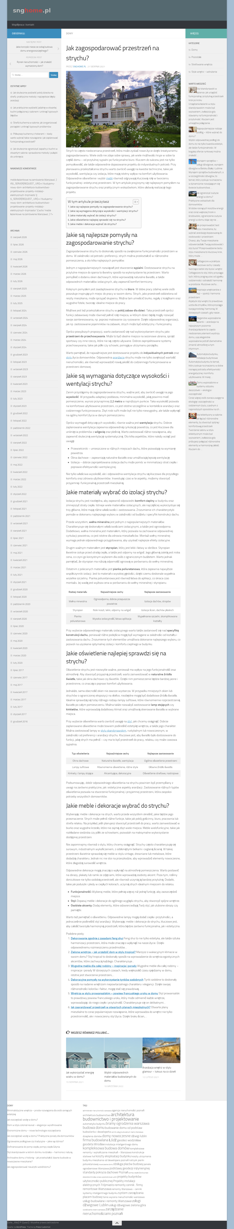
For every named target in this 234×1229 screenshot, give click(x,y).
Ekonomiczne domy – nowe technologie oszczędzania (34, 1130)
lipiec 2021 (18, 538)
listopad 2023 (20, 362)
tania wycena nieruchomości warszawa (124, 1197)
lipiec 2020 (18, 626)
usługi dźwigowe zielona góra (127, 1205)
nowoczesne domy (106, 1164)
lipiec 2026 (18, 244)
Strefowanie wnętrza (201, 64)
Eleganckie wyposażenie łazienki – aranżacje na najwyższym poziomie (205, 322)
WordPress (21, 1227)
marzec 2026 (19, 273)
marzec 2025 (19, 295)
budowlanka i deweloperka (97, 1131)
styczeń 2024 (19, 347)
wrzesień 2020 (20, 611)
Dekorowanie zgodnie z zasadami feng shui (97, 938)
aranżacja (118, 357)
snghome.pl (79, 66)
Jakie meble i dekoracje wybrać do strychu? (93, 224)
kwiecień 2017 (20, 692)
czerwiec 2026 (20, 251)
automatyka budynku (94, 1123)
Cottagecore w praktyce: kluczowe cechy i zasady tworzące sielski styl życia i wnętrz (205, 265)
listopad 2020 (20, 596)
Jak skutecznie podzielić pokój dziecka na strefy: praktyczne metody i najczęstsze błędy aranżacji (32, 96)
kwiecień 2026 (20, 266)
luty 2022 (17, 486)
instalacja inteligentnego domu (121, 1144)
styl (129, 721)
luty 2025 (17, 303)
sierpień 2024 (20, 325)
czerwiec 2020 (20, 633)
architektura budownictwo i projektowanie (111, 1117)
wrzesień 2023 (20, 369)
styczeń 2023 (19, 406)
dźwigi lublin (139, 1136)
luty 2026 (17, 281)
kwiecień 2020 (20, 648)
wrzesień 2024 (20, 318)
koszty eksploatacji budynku (113, 1156)
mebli (109, 178)
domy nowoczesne (116, 1136)
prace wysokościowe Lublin (107, 1177)
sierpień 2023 (20, 376)
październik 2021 (21, 516)
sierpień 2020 (20, 618)
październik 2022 (21, 428)
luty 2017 (17, 706)
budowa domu (93, 1127)
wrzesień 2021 (20, 523)
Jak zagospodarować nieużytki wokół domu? (29, 1167)
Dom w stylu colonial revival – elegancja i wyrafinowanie (34, 1125)
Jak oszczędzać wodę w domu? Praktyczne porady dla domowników (40, 1136)
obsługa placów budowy (128, 1164)
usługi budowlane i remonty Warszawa (107, 1201)
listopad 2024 (20, 310)
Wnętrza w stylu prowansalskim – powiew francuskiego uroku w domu (114, 993)
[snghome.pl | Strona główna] (32, 10)
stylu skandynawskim (113, 730)
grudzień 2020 (20, 589)
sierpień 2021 (20, 530)
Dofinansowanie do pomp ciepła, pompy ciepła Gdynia (33, 1146)
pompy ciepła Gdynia (136, 1173)
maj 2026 (17, 259)
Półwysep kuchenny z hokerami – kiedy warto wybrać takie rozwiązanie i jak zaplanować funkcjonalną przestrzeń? (34, 137)
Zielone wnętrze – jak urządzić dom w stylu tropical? (103, 952)
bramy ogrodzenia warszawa (127, 1123)
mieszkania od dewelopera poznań (110, 1160)
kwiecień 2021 (20, 560)
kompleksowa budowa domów (106, 1148)
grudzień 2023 (20, 354)
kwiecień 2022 (20, 472)
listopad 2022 (20, 420)
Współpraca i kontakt (23, 24)
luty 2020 (17, 662)
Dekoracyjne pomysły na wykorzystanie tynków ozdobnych (107, 979)
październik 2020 (21, 604)
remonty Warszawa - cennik (127, 1189)
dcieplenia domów (92, 1136)
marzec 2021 (19, 567)
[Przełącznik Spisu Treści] (134, 202)
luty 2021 (17, 574)
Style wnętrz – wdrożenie (204, 71)
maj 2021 (17, 552)
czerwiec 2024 (20, 332)
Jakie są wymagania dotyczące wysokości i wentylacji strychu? (104, 210)
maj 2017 (17, 684)
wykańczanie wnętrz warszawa (94, 1210)
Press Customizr (43, 1227)
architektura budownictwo (96, 1115)
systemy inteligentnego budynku (100, 1193)
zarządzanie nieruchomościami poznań (103, 1211)
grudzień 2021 (20, 501)
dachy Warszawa (137, 1132)
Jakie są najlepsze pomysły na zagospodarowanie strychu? (101, 206)
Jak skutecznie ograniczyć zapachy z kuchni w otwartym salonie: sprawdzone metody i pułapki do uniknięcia (33, 152)
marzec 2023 (19, 391)
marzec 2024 (19, 340)
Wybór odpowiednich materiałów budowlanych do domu (120, 1076)
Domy (69, 33)
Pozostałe (196, 57)
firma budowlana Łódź (100, 1140)
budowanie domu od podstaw (123, 1128)
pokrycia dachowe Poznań (112, 1172)
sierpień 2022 (20, 442)
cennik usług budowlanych (121, 1132)
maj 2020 (17, 640)
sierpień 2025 (20, 288)
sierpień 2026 (20, 237)
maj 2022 (17, 464)
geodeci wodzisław (129, 1140)
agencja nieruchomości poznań (128, 1110)
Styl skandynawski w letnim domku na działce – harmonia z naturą (39, 1152)
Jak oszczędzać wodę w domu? (22, 1119)
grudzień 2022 (20, 413)
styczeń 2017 (19, 714)
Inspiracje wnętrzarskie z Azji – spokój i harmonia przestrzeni (205, 293)
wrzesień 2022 (20, 435)
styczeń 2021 (19, 582)
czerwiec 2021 (20, 545)
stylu (69, 357)
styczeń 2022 (19, 494)
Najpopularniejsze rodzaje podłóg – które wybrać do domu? (205, 132)
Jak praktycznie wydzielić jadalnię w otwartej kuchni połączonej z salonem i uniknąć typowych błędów (34, 111)
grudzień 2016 (20, 721)
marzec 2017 (19, 699)
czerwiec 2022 (20, 457)
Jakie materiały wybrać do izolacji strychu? (93, 215)
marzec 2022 (19, 479)
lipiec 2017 (18, 670)
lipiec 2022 (18, 450)
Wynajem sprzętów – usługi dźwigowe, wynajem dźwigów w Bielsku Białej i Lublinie (206, 164)
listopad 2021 (20, 508)
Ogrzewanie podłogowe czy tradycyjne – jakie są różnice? (35, 1141)
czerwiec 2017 (20, 677)
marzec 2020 (19, 655)
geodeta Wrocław (94, 1144)
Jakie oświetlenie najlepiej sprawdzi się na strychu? (98, 219)
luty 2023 (17, 398)
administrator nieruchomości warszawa (97, 1111)
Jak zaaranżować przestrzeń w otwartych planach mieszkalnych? (110, 1007)
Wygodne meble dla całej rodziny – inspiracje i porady (104, 966)
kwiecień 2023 (20, 384)
